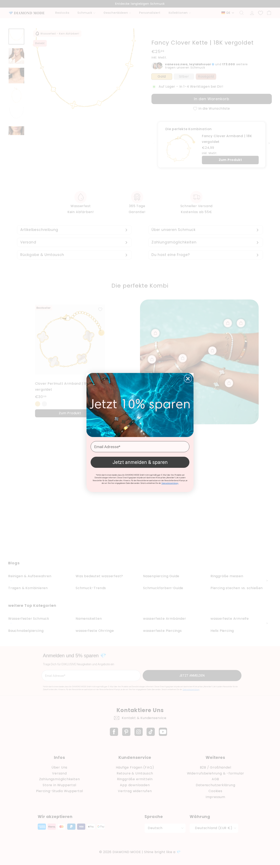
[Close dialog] (187, 378)
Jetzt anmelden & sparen (140, 462)
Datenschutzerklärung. (170, 483)
